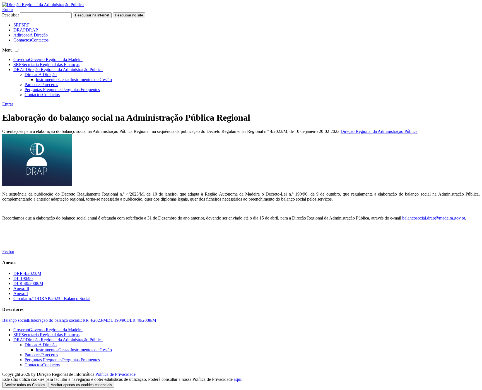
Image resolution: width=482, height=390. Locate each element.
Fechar (8, 251)
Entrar (7, 9)
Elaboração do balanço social (53, 320)
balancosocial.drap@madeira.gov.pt (433, 218)
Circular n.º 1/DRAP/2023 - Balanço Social (51, 298)
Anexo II (21, 288)
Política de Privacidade (115, 374)
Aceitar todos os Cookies (24, 385)
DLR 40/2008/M (28, 283)
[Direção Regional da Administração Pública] (43, 4)
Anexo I (20, 293)
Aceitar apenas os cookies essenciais (81, 385)
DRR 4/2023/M (27, 273)
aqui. (238, 379)
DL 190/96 (23, 278)
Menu (7, 50)
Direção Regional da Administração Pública (379, 131)
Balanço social (15, 320)
